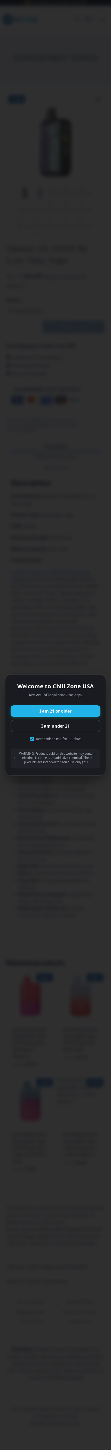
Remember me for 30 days (59, 738)
